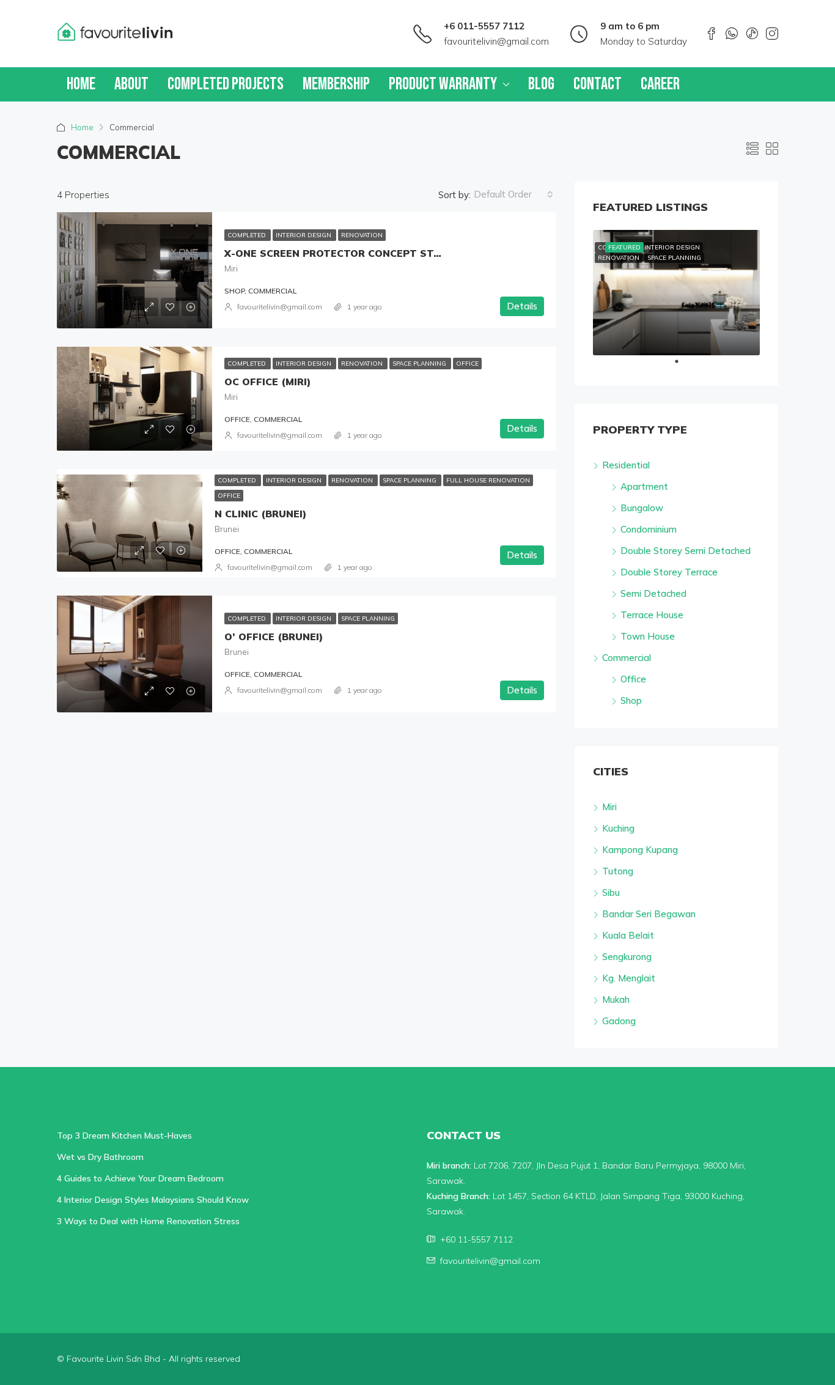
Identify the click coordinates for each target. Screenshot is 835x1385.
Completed (247, 235)
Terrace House (651, 615)
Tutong (617, 871)
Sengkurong (627, 956)
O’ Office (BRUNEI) (273, 636)
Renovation (362, 235)
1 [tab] (683, 366)
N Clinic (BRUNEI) (260, 514)
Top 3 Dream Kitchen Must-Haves (124, 1135)
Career (660, 84)
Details (522, 306)
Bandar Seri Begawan (649, 914)
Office (467, 363)
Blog (541, 84)
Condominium (648, 529)
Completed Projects (225, 84)
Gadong (619, 1021)
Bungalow (641, 508)
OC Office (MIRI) (267, 381)
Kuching (618, 828)
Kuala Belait (628, 935)
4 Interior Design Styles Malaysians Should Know (153, 1199)
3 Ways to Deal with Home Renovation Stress (148, 1221)
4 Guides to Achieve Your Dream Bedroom (140, 1178)
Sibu (611, 892)
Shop (631, 700)
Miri (609, 807)
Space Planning (420, 363)
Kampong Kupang (640, 849)
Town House (647, 636)
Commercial (626, 657)
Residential (626, 465)
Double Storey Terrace (669, 572)
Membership (336, 84)
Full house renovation (488, 480)
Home (81, 84)
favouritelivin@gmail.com (496, 41)
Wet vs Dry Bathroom (100, 1156)
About (131, 84)
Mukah (616, 999)
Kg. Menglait (628, 978)
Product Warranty (443, 84)
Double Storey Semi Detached (685, 550)
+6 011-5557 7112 (484, 26)
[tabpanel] (676, 292)
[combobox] (513, 194)
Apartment (644, 486)
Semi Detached (653, 593)
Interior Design (304, 235)
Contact (597, 84)
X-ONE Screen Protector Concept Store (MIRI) (355, 253)
